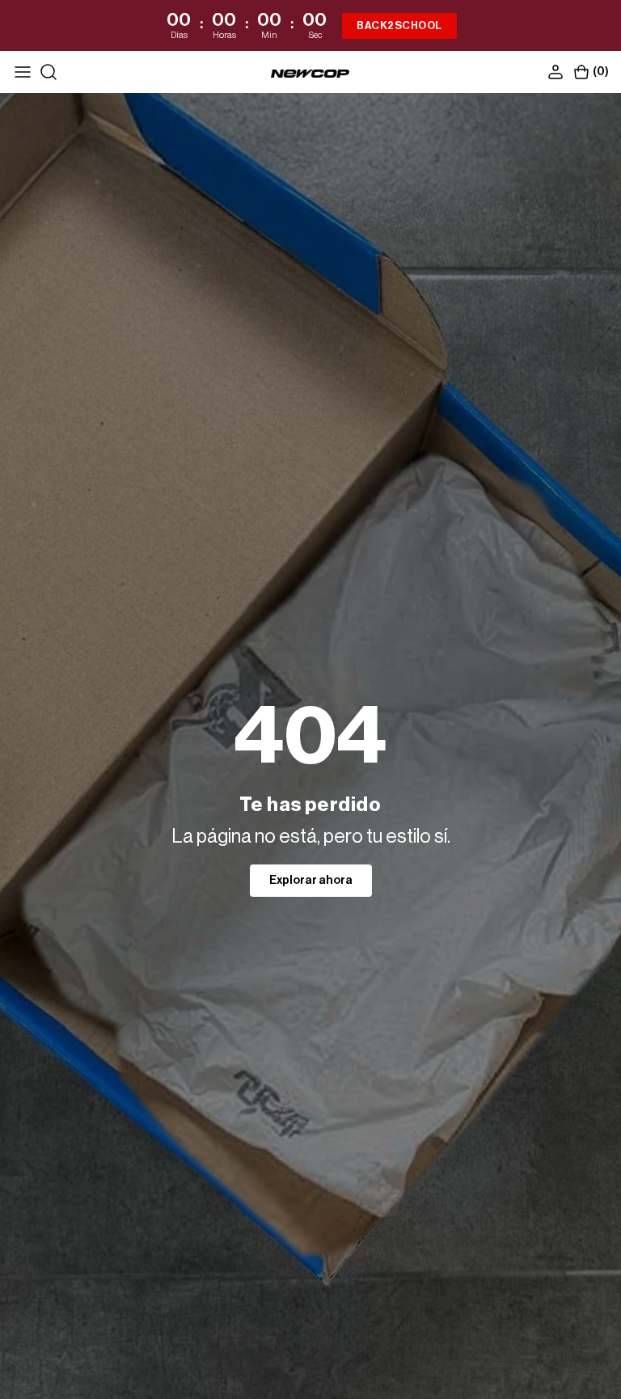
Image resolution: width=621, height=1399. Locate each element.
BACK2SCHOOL (399, 25)
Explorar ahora (311, 880)
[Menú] (22, 72)
